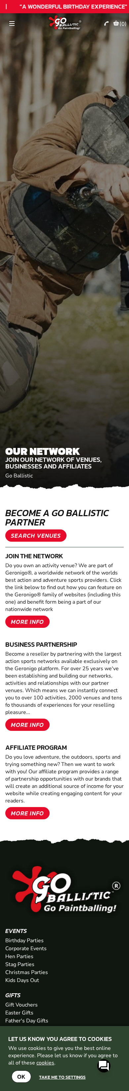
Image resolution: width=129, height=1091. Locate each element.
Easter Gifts (19, 1012)
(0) (123, 24)
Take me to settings (62, 1077)
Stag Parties (19, 964)
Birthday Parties (24, 940)
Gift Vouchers (21, 1005)
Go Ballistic (19, 475)
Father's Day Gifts (26, 1020)
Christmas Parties (26, 972)
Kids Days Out (22, 980)
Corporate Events (26, 948)
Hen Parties (19, 956)
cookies (45, 1062)
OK (21, 1076)
